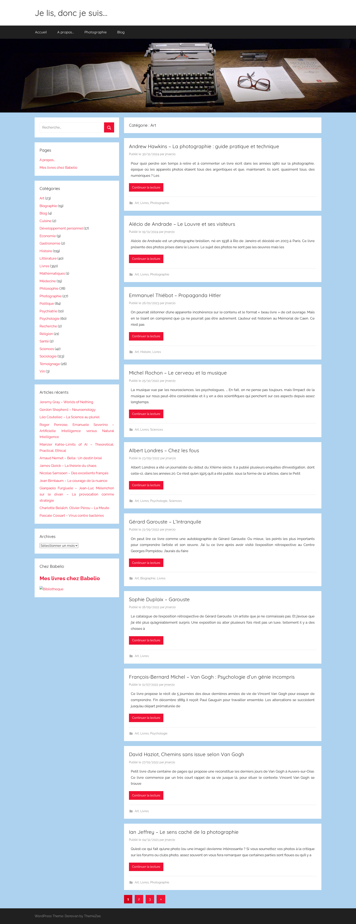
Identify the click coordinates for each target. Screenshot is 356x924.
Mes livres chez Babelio (58, 167)
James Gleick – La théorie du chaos (68, 466)
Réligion (46, 334)
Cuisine (46, 221)
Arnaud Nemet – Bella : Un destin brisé (71, 458)
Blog (121, 32)
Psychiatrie (48, 311)
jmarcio (170, 154)
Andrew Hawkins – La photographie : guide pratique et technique (204, 146)
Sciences (156, 429)
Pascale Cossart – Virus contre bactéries (72, 515)
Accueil (41, 32)
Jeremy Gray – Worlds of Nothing (66, 402)
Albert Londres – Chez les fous (164, 450)
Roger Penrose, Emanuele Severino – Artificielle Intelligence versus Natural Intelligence (77, 431)
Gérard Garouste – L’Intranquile (165, 522)
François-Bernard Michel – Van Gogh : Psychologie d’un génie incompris (212, 677)
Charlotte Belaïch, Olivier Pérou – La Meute (74, 508)
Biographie (148, 578)
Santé (44, 341)
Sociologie (48, 356)
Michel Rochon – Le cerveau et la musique (178, 373)
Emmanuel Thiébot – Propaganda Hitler (175, 295)
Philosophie (49, 288)
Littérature (48, 258)
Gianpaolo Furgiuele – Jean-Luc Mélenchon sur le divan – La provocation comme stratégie (77, 494)
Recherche (48, 326)
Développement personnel (61, 228)
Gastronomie (50, 243)
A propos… (65, 32)
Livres (144, 203)
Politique (47, 303)
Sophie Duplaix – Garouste (159, 599)
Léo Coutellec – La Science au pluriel (70, 417)
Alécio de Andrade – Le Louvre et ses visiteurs (182, 224)
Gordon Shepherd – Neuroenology (68, 410)
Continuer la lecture (146, 187)
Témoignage (50, 364)
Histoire (145, 352)
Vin (42, 371)
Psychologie (158, 501)
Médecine (48, 281)
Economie (48, 236)
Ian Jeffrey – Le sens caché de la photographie (184, 832)
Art (137, 203)
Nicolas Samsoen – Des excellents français (74, 473)
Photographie (95, 32)
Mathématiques (52, 273)
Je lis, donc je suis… (71, 13)
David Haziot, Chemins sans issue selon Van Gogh (186, 754)
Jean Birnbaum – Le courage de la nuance (73, 481)
